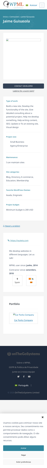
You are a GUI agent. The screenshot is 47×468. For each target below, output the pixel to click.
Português (23, 385)
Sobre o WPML (23, 362)
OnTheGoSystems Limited (27, 392)
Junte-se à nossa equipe (23, 371)
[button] (42, 417)
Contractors (14, 16)
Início (5, 16)
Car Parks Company (23, 320)
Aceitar (23, 448)
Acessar (33, 5)
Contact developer (23, 86)
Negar (23, 455)
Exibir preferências (23, 462)
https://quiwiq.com (19, 240)
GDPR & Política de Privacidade (23, 367)
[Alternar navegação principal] (41, 5)
